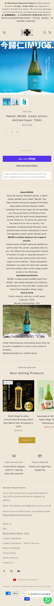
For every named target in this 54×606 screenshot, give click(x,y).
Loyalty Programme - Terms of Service (21, 543)
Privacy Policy (9, 553)
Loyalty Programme (12, 538)
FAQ (5, 529)
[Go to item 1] (7, 102)
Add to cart (27, 150)
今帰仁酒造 (27, 112)
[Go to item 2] (15, 102)
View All (27, 440)
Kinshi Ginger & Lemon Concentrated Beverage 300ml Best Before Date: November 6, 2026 (18, 421)
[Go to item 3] (24, 102)
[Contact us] (47, 600)
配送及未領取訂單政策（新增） (16, 533)
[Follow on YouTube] (18, 571)
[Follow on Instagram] (11, 571)
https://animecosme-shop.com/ (17, 515)
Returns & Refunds (11, 548)
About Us (7, 524)
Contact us (8, 562)
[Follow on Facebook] (4, 571)
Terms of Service (11, 558)
